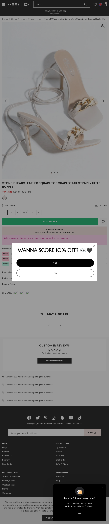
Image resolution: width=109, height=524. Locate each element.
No (55, 273)
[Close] (93, 246)
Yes (55, 262)
